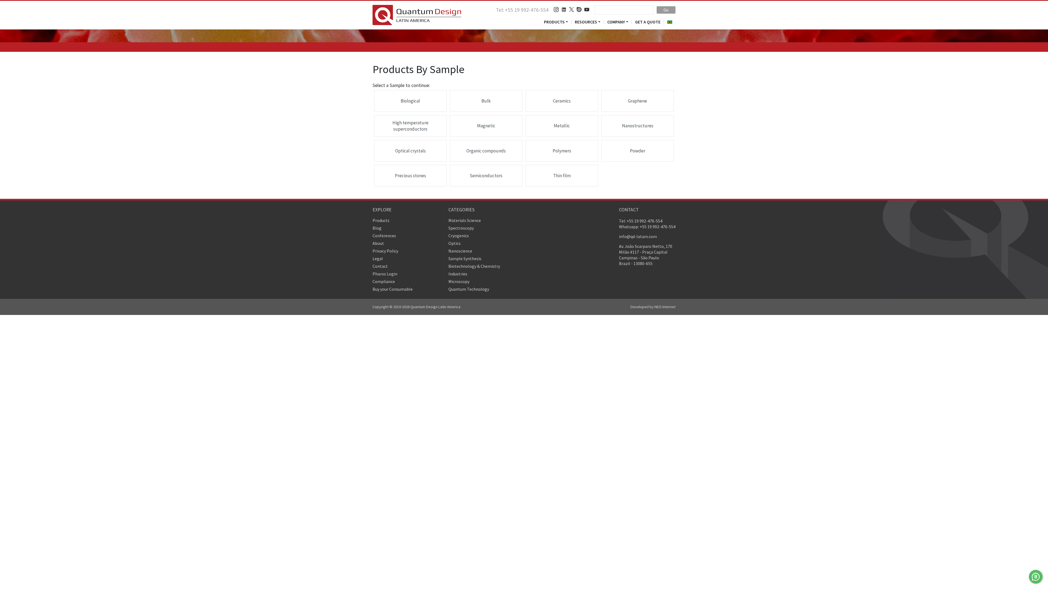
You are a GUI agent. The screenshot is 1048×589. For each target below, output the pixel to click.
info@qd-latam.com (638, 236)
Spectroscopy (461, 228)
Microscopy (458, 281)
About (378, 243)
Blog (377, 228)
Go (666, 10)
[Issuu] (579, 9)
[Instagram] (556, 9)
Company (616, 22)
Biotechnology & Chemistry (474, 266)
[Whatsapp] (1036, 577)
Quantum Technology (468, 289)
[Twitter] (571, 9)
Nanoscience (460, 251)
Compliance (384, 281)
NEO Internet (664, 306)
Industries (457, 274)
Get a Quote (647, 22)
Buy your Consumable (393, 289)
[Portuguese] (669, 22)
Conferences (384, 235)
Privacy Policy (385, 251)
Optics (454, 243)
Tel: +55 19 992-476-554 (522, 10)
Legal (378, 258)
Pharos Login (385, 274)
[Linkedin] (564, 9)
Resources (586, 22)
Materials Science (464, 220)
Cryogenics (458, 235)
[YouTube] (587, 9)
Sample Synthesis (464, 258)
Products (554, 22)
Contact (380, 266)
